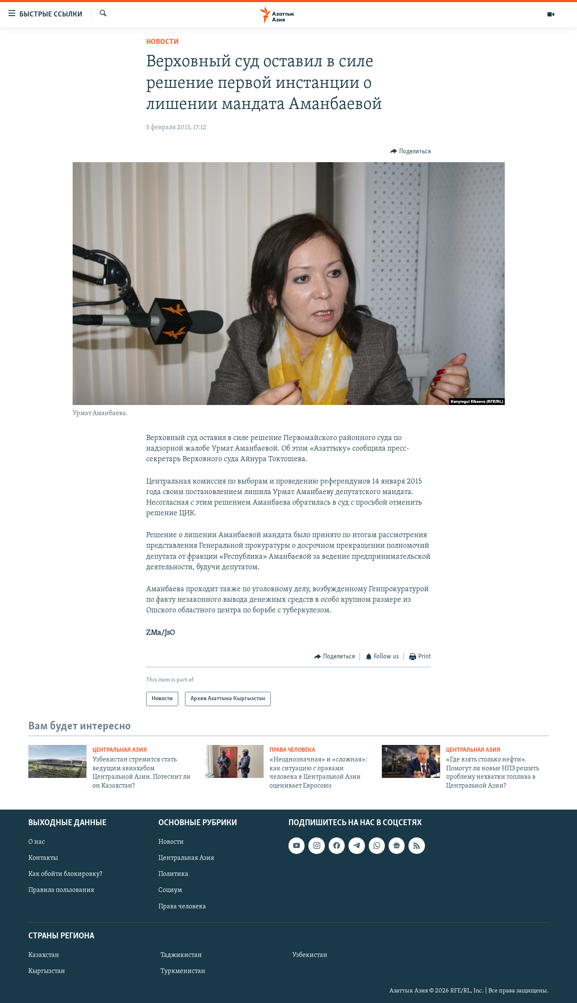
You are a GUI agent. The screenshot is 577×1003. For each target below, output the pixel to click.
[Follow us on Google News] (397, 845)
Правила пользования (61, 890)
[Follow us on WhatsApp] (377, 845)
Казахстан (43, 955)
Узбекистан (309, 955)
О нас (36, 842)
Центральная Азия (120, 750)
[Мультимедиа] (550, 14)
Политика (173, 874)
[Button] (410, 151)
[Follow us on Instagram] (316, 845)
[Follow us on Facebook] (337, 845)
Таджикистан (181, 955)
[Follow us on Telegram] (356, 845)
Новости (162, 42)
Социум (170, 890)
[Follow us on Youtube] (296, 845)
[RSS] (416, 845)
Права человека (292, 750)
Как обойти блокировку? (65, 874)
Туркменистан (183, 971)
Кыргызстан (46, 971)
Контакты (43, 858)
